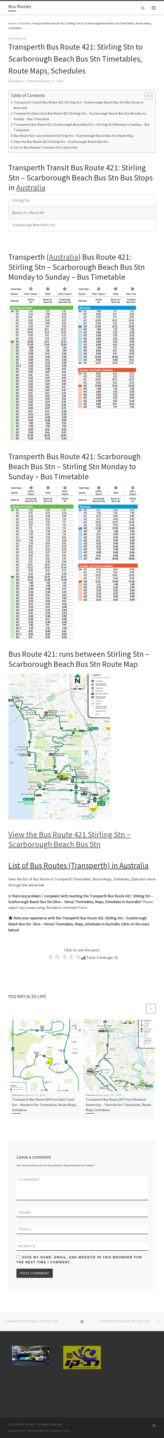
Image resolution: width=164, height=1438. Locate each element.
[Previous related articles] (140, 1008)
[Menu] (153, 7)
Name (24, 1212)
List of (19, 865)
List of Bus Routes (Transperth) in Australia (45, 147)
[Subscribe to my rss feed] (154, 1425)
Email (25, 1229)
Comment (29, 1179)
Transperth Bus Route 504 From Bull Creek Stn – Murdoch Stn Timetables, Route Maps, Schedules (44, 1104)
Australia (24, 23)
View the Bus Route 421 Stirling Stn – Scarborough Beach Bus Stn (61, 141)
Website (27, 1246)
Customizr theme (60, 1430)
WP (24, 1430)
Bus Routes (26, 1424)
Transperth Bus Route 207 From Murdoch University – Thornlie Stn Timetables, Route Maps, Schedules (118, 1104)
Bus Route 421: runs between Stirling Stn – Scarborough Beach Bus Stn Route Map (74, 135)
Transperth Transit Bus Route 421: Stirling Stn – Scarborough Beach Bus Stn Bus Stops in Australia (79, 105)
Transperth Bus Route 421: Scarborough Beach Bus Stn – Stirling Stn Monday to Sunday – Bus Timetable (82, 127)
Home (12, 23)
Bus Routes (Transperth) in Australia (89, 865)
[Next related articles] (151, 1008)
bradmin (17, 81)
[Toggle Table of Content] (146, 95)
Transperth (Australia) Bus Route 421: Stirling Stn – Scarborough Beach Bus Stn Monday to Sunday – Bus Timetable (80, 116)
